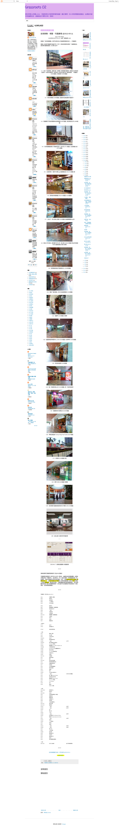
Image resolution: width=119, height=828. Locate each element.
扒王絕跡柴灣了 (87, 188)
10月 (85, 165)
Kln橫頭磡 (31, 307)
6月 (85, 173)
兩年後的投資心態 (31, 408)
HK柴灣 (30, 292)
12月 (85, 161)
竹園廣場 (46, 762)
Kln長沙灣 (31, 322)
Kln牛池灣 (31, 312)
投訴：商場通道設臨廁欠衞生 (87, 223)
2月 (85, 264)
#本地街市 (31, 280)
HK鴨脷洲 (31, 299)
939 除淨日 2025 (31, 415)
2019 (84, 148)
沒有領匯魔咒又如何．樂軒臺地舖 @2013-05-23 (87, 202)
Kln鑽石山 (31, 320)
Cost (29, 395)
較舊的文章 (75, 810)
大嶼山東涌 (31, 345)
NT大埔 (30, 328)
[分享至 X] (47, 761)
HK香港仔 (31, 297)
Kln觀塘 (30, 319)
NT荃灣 (30, 338)
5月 (85, 175)
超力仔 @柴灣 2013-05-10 (87, 242)
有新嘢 (85, 229)
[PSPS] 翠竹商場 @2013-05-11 (87, 238)
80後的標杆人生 (31, 362)
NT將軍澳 (31, 332)
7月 (85, 171)
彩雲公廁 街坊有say (87, 220)
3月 (85, 262)
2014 (84, 158)
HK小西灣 (31, 291)
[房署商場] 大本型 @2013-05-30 (87, 180)
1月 (85, 266)
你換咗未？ (86, 258)
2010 (84, 272)
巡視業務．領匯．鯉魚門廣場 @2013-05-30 (87, 184)
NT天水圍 (31, 330)
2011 (84, 270)
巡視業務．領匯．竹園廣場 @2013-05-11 (87, 233)
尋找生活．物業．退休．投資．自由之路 (32, 393)
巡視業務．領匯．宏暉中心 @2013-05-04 (87, 254)
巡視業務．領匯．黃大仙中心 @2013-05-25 (87, 193)
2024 (84, 139)
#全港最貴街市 (32, 272)
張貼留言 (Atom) (47, 812)
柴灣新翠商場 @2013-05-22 (87, 211)
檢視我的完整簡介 (31, 51)
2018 (84, 150)
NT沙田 (30, 335)
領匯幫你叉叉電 (87, 176)
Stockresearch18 (32, 368)
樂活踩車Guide (87, 190)
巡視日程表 (60, 755)
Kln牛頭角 (31, 314)
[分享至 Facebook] (49, 761)
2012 (84, 268)
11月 (85, 163)
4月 (85, 260)
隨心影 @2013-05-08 (87, 245)
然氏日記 (30, 407)
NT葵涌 (30, 340)
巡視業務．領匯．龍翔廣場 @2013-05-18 (87, 216)
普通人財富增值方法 (32, 363)
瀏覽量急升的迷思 (31, 379)
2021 (84, 145)
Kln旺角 (30, 305)
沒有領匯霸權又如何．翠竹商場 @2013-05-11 (59, 752)
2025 (84, 137)
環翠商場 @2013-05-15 (87, 227)
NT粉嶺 (30, 337)
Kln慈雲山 (31, 304)
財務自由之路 (31, 401)
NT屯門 (30, 333)
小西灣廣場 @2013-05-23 (87, 207)
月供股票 (31, 284)
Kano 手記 (30, 384)
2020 (84, 147)
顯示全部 (35, 425)
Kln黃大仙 (56, 762)
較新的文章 (43, 810)
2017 (84, 152)
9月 (85, 167)
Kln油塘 (30, 309)
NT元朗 (30, 327)
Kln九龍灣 (31, 300)
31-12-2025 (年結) (31, 402)
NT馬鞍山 (31, 343)
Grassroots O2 (35, 7)
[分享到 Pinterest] (51, 761)
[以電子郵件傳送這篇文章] (44, 761)
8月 (85, 169)
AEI (53, 762)
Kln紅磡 (30, 315)
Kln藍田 (30, 317)
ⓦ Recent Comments (33, 266)
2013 (84, 160)
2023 (84, 141)
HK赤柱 (30, 296)
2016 (84, 154)
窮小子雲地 (30, 420)
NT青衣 (30, 342)
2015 (84, 156)
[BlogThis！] (46, 761)
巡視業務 (50, 762)
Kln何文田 (31, 302)
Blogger (64, 824)
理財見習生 (30, 413)
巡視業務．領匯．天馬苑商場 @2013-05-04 (87, 249)
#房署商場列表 (32, 278)
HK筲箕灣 (31, 294)
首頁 (27, 20)
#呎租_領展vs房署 (33, 274)
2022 (84, 143)
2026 (84, 135)
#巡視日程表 (31, 277)
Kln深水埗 (31, 310)
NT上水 (30, 325)
